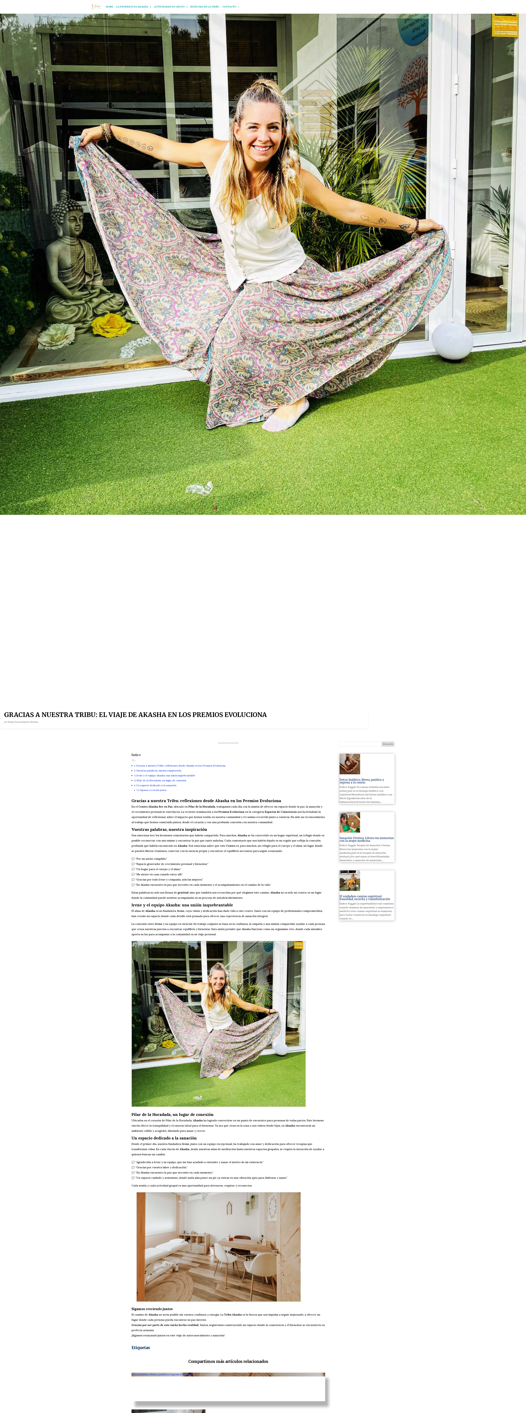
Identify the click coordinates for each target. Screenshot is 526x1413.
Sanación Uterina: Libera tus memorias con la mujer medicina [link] (367, 839)
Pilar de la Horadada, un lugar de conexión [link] (161, 780)
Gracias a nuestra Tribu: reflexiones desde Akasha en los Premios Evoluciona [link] (181, 765)
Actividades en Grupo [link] (169, 6)
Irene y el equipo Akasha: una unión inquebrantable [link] (165, 775)
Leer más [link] (137, 1396)
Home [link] (109, 6)
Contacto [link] (229, 6)
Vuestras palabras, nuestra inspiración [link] (158, 770)
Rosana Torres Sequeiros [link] (19, 722)
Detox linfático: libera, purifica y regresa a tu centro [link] (162, 1374)
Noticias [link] (34, 722)
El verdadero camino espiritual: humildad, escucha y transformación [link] (365, 898)
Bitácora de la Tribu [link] (204, 6)
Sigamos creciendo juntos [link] (153, 790)
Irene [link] (137, 904)
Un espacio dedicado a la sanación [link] (156, 785)
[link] (134, 760)
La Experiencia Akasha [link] (132, 6)
